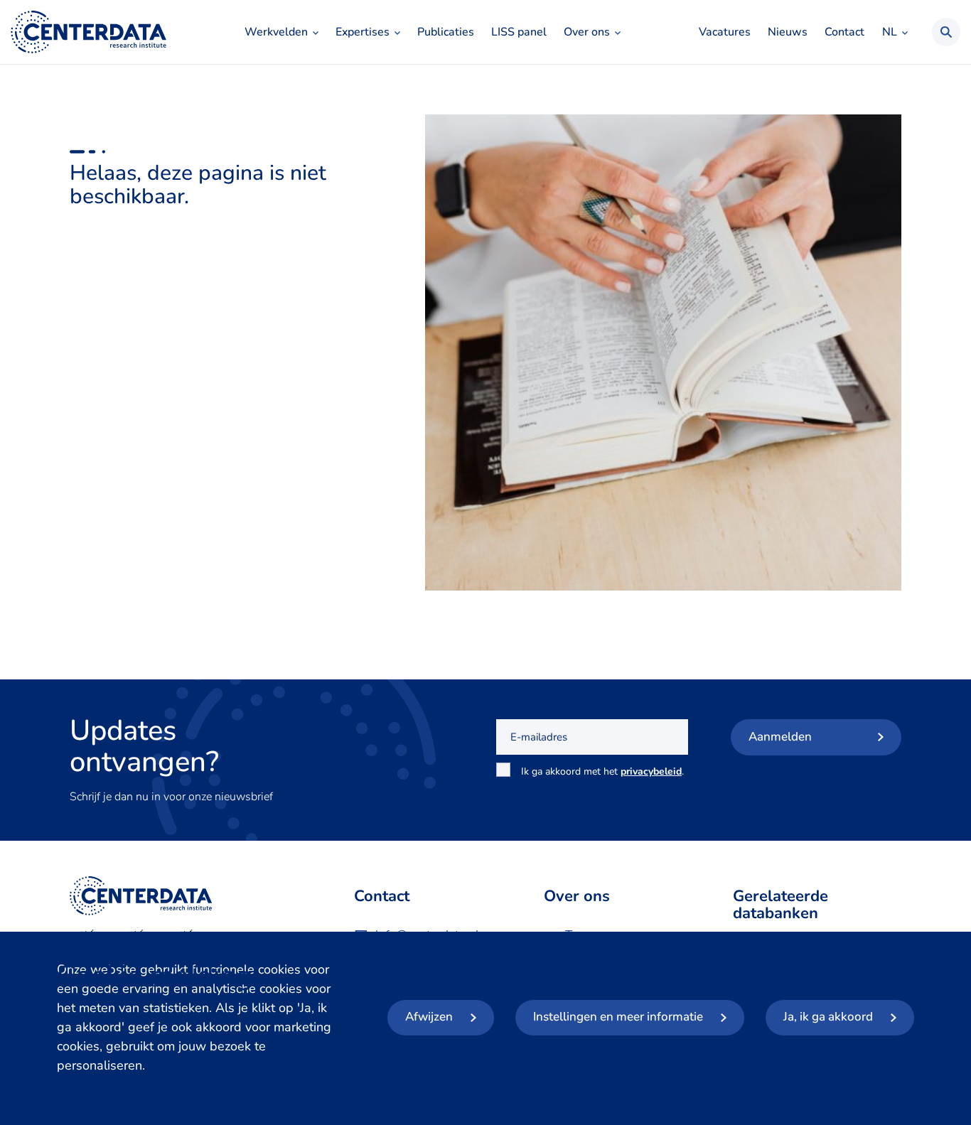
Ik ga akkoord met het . (602, 779)
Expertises (363, 32)
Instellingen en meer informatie (618, 1016)
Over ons (587, 32)
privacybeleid (651, 771)
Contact (844, 32)
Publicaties (445, 32)
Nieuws (788, 32)
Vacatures (725, 32)
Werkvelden (276, 32)
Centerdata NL (88, 32)
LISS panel (519, 32)
